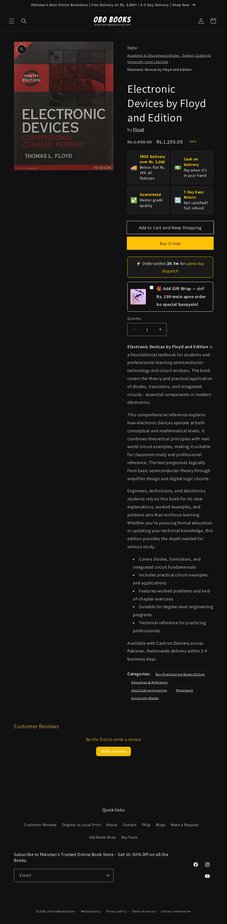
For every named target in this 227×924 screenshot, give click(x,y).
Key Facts (129, 837)
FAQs (146, 824)
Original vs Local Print (81, 824)
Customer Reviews (40, 824)
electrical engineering (149, 690)
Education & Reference (149, 682)
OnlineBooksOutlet (61, 911)
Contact (130, 824)
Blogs (161, 824)
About (111, 824)
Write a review (113, 751)
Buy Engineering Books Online (180, 674)
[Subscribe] (107, 875)
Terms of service (143, 911)
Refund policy (91, 911)
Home (132, 47)
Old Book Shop (102, 837)
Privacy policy (116, 911)
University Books (145, 698)
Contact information (176, 911)
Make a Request (185, 824)
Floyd (138, 129)
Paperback (184, 690)
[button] (12, 21)
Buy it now (170, 243)
